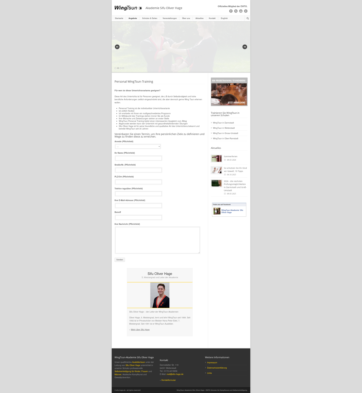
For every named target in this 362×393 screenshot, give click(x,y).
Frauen (144, 320)
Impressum (212, 311)
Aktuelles (199, 18)
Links (209, 322)
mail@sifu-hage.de (175, 323)
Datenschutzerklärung (217, 316)
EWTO (244, 6)
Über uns (186, 18)
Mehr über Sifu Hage (140, 278)
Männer (118, 323)
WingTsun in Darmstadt (223, 71)
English (224, 18)
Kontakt (212, 18)
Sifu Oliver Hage (133, 314)
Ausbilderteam (138, 311)
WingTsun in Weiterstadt (224, 77)
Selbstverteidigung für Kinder (127, 320)
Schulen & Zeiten (149, 18)
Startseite (119, 18)
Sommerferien (230, 105)
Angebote (133, 18)
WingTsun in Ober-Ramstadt (225, 87)
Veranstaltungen (170, 18)
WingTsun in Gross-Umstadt (225, 82)
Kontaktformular (168, 329)
